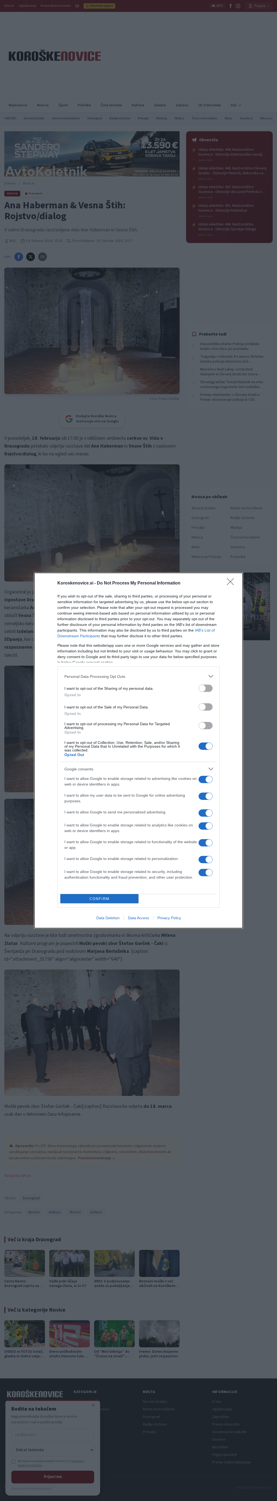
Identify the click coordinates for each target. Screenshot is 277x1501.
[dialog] (138, 750)
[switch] (206, 688)
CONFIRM (100, 899)
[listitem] (138, 676)
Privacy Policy (169, 918)
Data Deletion (108, 918)
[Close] (232, 583)
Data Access (138, 918)
